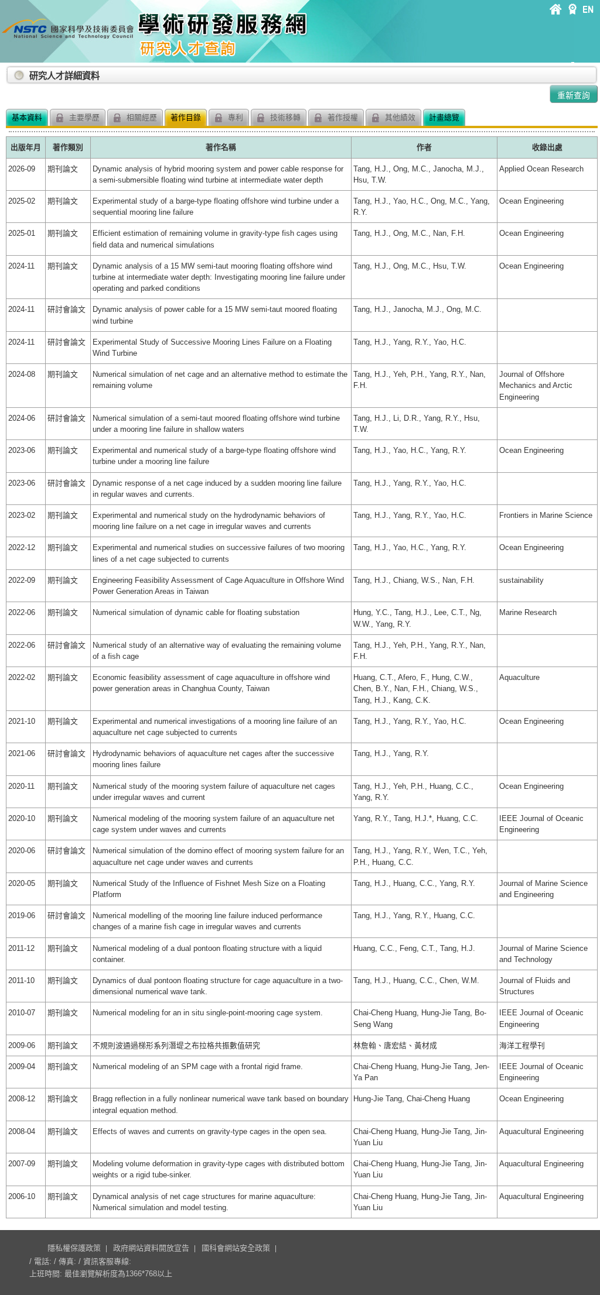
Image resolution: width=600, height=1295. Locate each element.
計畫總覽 (444, 117)
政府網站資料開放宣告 (151, 1248)
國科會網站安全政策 (236, 1248)
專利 (234, 117)
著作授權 (341, 117)
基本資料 (27, 117)
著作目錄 (186, 117)
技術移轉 (284, 117)
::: (8, 71)
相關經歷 (140, 117)
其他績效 (399, 117)
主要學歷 (83, 117)
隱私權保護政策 (74, 1248)
